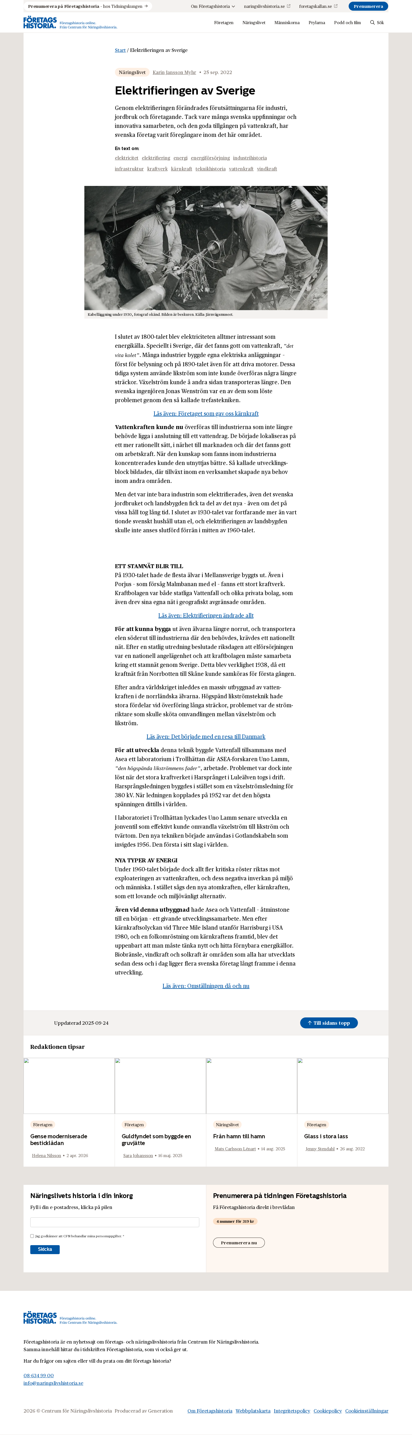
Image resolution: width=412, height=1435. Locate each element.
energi (180, 157)
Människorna (287, 22)
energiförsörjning (210, 157)
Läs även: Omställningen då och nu (206, 986)
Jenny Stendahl (320, 1148)
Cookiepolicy (328, 1410)
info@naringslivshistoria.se (53, 1382)
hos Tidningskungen (85, 6)
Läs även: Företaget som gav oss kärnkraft (206, 413)
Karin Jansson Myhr (174, 72)
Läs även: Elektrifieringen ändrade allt (205, 615)
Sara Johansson (138, 1155)
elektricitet (126, 157)
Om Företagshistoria (210, 6)
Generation (160, 1410)
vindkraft (267, 168)
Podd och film (347, 22)
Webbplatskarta (253, 1410)
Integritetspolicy (292, 1410)
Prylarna (317, 22)
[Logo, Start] (70, 22)
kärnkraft (181, 168)
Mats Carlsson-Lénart (235, 1148)
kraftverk (157, 168)
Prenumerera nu (239, 1242)
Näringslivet (253, 22)
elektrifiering (156, 157)
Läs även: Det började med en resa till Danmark (206, 736)
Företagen (223, 22)
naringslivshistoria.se (264, 6)
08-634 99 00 (39, 1375)
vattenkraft (241, 168)
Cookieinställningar (366, 1410)
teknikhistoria (211, 168)
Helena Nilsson (46, 1155)
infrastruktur (129, 168)
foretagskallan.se (315, 6)
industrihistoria (250, 157)
